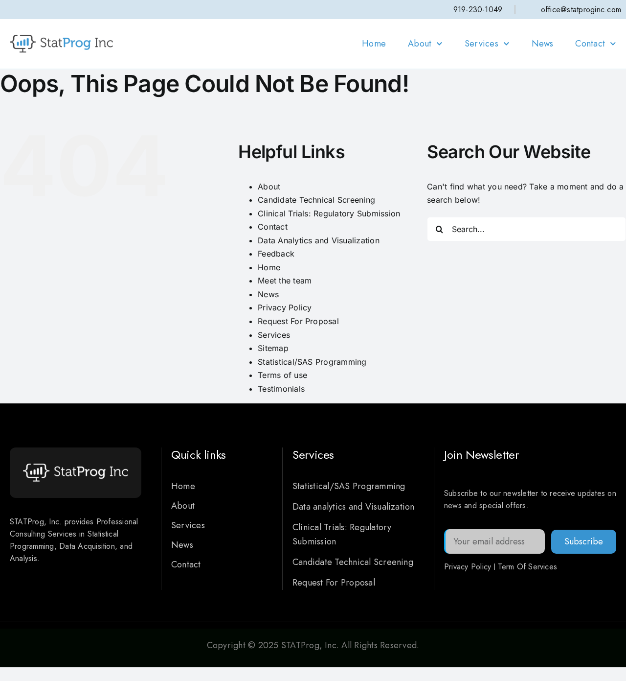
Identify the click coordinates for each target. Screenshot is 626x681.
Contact (590, 43)
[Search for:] (526, 228)
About (419, 43)
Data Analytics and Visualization (319, 240)
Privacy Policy (285, 307)
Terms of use (282, 375)
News (543, 43)
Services (481, 43)
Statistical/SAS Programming (312, 362)
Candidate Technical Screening (316, 200)
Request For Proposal (298, 321)
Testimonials (281, 389)
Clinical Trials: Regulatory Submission (329, 213)
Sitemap (273, 348)
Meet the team (285, 280)
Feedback (276, 253)
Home (374, 43)
